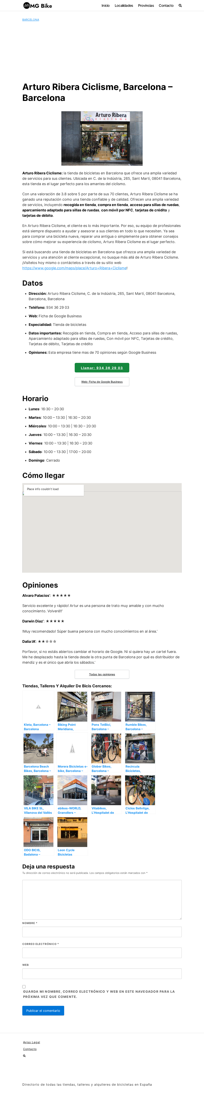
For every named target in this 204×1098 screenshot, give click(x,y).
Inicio (106, 5)
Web (25, 964)
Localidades (124, 5)
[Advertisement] (102, 51)
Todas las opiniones (102, 674)
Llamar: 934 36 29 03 (102, 368)
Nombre (29, 923)
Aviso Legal (31, 1042)
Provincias (146, 5)
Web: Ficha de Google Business (102, 381)
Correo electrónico (40, 944)
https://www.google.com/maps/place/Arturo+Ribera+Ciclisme (74, 268)
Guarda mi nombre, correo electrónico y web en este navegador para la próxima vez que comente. (99, 994)
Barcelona (30, 19)
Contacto (166, 5)
